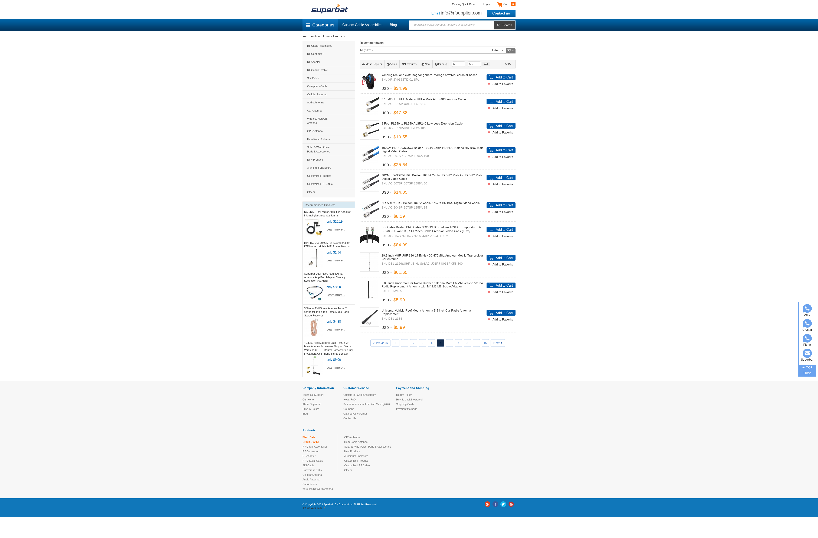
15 (485, 343)
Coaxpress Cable (317, 86)
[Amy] (807, 308)
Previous (382, 343)
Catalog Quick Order (464, 4)
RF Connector (315, 53)
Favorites (411, 64)
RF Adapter (313, 62)
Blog (393, 25)
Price (441, 64)
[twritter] (503, 504)
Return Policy (404, 394)
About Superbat (311, 404)
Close (807, 373)
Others (311, 192)
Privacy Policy (310, 408)
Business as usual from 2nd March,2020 (366, 404)
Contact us (501, 13)
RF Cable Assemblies (319, 45)
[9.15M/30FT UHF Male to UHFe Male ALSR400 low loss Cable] (369, 105)
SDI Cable (313, 78)
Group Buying (310, 442)
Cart (508, 4)
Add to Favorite (503, 84)
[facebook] (495, 504)
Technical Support (312, 394)
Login (486, 4)
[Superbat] (807, 353)
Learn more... (336, 229)
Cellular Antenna (317, 94)
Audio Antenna (315, 102)
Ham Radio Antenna (319, 139)
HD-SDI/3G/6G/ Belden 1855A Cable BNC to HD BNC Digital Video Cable (431, 202)
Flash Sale (308, 437)
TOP (809, 367)
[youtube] (511, 504)
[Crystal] (807, 323)
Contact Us (349, 418)
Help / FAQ (349, 399)
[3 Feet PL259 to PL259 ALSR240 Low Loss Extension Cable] (369, 130)
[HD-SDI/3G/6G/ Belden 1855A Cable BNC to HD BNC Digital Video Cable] (369, 209)
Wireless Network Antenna (317, 121)
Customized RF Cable (320, 184)
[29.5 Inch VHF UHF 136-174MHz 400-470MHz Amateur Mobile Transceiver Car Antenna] (369, 262)
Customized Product (319, 175)
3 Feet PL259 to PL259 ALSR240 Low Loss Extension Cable (422, 123)
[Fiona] (807, 338)
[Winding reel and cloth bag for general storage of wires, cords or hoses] (369, 81)
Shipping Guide (405, 404)
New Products (315, 159)
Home (326, 36)
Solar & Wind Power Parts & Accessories (318, 149)
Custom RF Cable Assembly (359, 394)
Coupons (348, 408)
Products (339, 36)
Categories (323, 24)
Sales (393, 64)
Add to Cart (504, 77)
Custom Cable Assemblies (362, 25)
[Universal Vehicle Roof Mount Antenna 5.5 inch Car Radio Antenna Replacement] (369, 317)
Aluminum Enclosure (319, 167)
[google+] (487, 504)
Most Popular (374, 64)
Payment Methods (406, 408)
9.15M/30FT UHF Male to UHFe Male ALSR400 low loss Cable (424, 99)
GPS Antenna (315, 131)
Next (496, 343)
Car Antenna (314, 110)
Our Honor (308, 399)
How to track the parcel (409, 399)
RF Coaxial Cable (317, 70)
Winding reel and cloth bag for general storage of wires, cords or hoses (429, 75)
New (427, 64)
